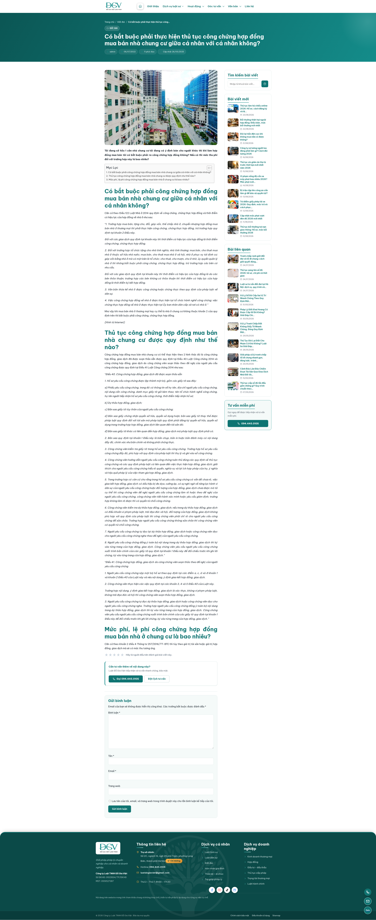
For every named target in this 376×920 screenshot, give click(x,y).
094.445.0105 (250, 423)
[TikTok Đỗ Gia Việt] (227, 890)
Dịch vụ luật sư (172, 6)
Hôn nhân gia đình (214, 868)
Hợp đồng (252, 862)
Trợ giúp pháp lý (213, 879)
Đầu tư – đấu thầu (256, 867)
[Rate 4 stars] (118, 655)
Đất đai (121, 22)
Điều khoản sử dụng (261, 915)
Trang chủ (109, 22)
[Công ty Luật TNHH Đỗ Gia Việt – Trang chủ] (113, 6)
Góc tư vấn (214, 6)
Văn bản (233, 6)
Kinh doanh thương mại (259, 856)
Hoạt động (194, 6)
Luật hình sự (211, 852)
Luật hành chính (256, 883)
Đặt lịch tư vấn (157, 678)
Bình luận (114, 712)
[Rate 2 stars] (111, 655)
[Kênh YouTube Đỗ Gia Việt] (219, 890)
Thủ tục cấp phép (256, 872)
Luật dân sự (211, 857)
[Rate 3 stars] (114, 655)
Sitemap (276, 915)
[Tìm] (264, 84)
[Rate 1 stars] (107, 655)
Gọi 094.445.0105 (128, 678)
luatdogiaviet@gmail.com (155, 872)
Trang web (114, 786)
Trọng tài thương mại (258, 878)
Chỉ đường (175, 861)
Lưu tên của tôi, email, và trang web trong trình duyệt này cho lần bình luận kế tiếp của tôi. (163, 801)
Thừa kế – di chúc (214, 873)
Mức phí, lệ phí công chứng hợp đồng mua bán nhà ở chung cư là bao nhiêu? (149, 179)
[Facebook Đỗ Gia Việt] (212, 890)
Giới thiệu (153, 6)
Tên (111, 755)
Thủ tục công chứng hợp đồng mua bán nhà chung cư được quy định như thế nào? (152, 175)
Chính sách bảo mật (239, 915)
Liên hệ (249, 6)
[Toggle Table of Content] (208, 167)
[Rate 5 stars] (122, 655)
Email (112, 771)
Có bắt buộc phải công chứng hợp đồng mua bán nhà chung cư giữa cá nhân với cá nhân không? (159, 172)
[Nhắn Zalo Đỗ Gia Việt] (235, 890)
